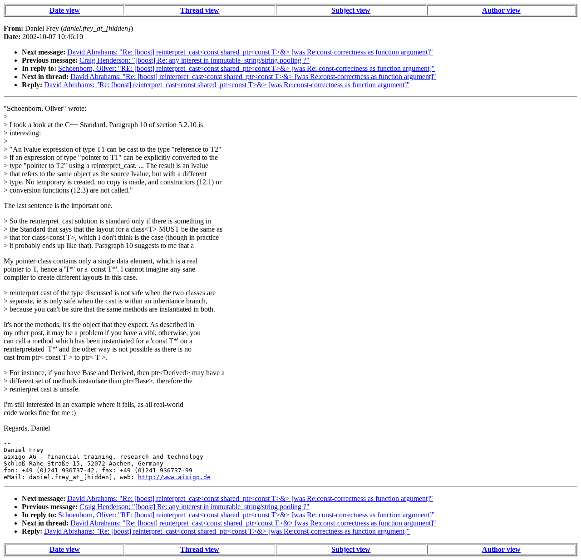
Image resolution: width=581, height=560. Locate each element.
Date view (64, 10)
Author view (501, 10)
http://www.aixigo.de (174, 477)
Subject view (350, 10)
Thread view (199, 10)
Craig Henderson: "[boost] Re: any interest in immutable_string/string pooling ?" (194, 60)
